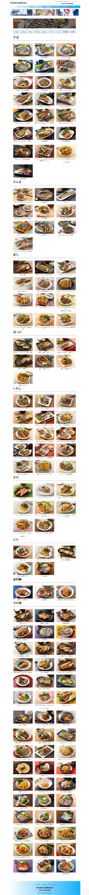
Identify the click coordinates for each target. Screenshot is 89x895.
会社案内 (60, 1)
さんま (23, 31)
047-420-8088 (67, 4)
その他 (72, 31)
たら (58, 31)
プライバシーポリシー (74, 1)
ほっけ (37, 31)
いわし (44, 31)
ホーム (56, 1)
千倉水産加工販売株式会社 (18, 3)
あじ (30, 31)
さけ (51, 31)
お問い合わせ (66, 1)
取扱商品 (44, 6)
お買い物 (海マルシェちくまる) (57, 6)
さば (16, 31)
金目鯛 (65, 31)
